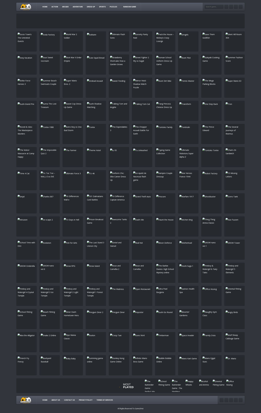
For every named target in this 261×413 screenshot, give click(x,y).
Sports (102, 7)
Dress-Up (91, 7)
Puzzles (113, 7)
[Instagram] (236, 7)
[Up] (241, 400)
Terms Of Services (105, 400)
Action (55, 7)
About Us (56, 400)
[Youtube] (226, 7)
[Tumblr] (231, 7)
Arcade (65, 7)
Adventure (78, 7)
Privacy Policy (85, 400)
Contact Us (69, 400)
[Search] (221, 6)
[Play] (151, 386)
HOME (44, 7)
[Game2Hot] (26, 7)
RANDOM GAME (129, 7)
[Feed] (241, 7)
